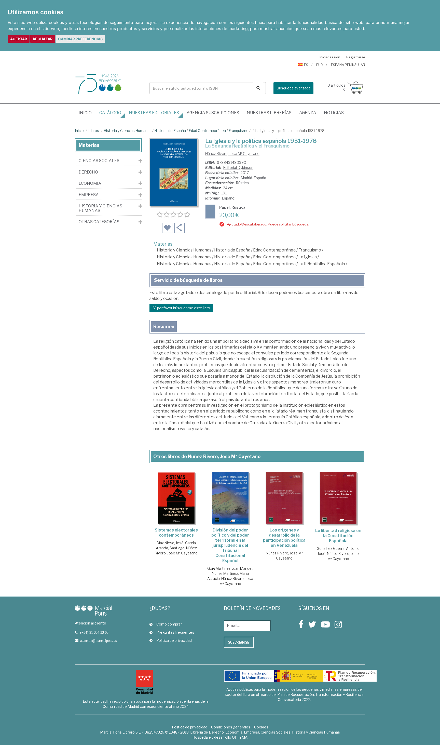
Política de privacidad (174, 640)
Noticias (334, 112)
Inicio (87, 112)
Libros (93, 130)
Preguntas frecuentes (175, 632)
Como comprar (169, 624)
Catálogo (110, 112)
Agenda (307, 112)
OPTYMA (240, 737)
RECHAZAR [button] (42, 39)
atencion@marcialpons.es (98, 640)
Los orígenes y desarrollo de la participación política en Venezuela (284, 538)
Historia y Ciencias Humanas (128, 130)
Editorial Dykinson (238, 167)
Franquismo (239, 130)
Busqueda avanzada (293, 88)
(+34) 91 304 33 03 (94, 632)
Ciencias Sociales (99, 160)
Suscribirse (238, 642)
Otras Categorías (99, 222)
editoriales (154, 112)
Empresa (89, 195)
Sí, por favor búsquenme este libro (181, 308)
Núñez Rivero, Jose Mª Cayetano (232, 153)
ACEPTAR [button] (18, 39)
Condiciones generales (230, 727)
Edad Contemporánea (207, 130)
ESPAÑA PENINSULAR (348, 65)
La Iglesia (307, 257)
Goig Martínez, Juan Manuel (229, 568)
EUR (319, 65)
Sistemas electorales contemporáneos (176, 533)
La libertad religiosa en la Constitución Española (338, 535)
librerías (269, 112)
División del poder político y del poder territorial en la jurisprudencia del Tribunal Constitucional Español (230, 545)
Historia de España (170, 130)
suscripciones (213, 112)
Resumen (163, 326)
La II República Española (321, 263)
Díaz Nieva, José (170, 543)
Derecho (88, 172)
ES (306, 65)
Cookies (261, 727)
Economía (90, 183)
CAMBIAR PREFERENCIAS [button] (80, 39)
